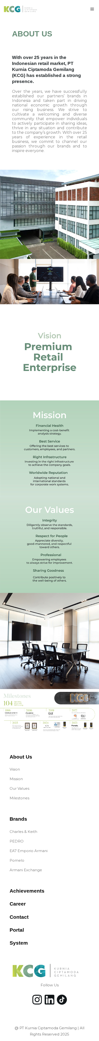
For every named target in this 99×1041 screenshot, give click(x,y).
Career (18, 903)
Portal (17, 930)
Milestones (19, 798)
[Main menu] (92, 9)
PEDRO (17, 841)
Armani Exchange (26, 870)
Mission (16, 779)
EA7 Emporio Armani (29, 850)
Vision (15, 769)
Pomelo (17, 860)
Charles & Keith (23, 831)
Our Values (19, 788)
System (19, 943)
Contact (19, 917)
